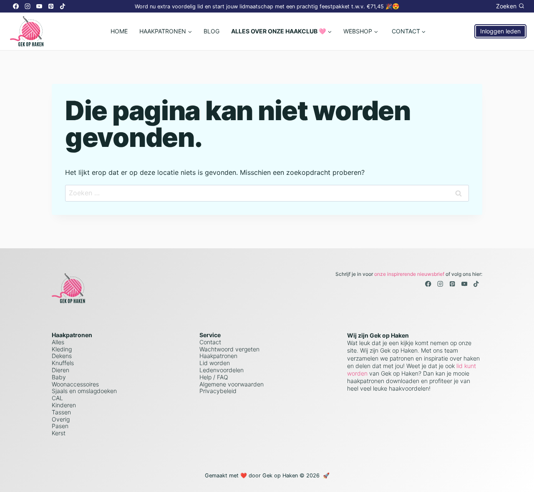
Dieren (60, 369)
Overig (61, 419)
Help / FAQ (213, 377)
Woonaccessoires (75, 384)
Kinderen (64, 405)
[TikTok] (62, 6)
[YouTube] (39, 6)
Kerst (58, 432)
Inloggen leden (500, 31)
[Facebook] (16, 6)
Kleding (62, 349)
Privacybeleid (218, 390)
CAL (57, 397)
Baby (59, 377)
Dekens (62, 355)
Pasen (60, 425)
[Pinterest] (51, 6)
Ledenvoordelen (221, 369)
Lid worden (214, 362)
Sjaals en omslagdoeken (84, 390)
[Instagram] (27, 6)
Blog (211, 31)
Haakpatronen (218, 355)
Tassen (61, 412)
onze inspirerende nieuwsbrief (409, 274)
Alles (58, 342)
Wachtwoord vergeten (229, 349)
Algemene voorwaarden (231, 384)
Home (119, 31)
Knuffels (63, 362)
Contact (210, 342)
